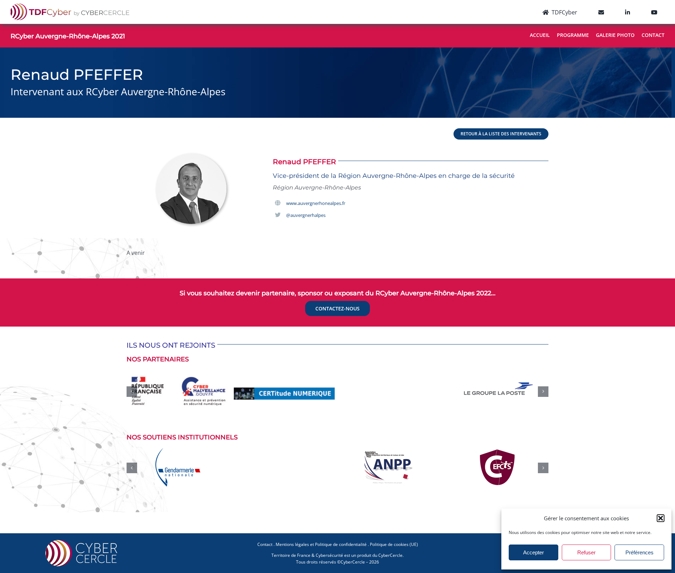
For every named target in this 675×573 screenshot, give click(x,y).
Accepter (533, 552)
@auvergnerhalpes (306, 215)
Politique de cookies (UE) (394, 541)
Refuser (586, 552)
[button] (660, 518)
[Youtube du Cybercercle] (654, 12)
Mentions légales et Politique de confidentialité (321, 541)
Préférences (639, 552)
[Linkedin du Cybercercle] (627, 12)
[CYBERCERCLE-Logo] (82, 538)
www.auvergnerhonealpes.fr (315, 203)
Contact (264, 541)
